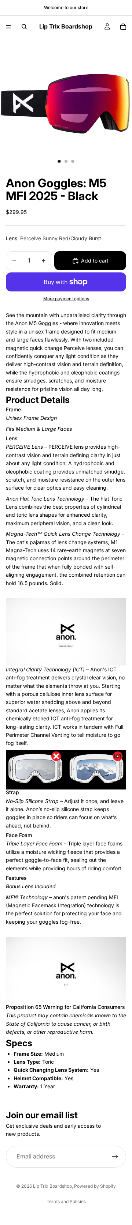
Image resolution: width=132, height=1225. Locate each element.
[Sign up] (115, 1156)
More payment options (66, 298)
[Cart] (123, 27)
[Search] (24, 27)
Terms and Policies (66, 1201)
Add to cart (95, 260)
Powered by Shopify (95, 1186)
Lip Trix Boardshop (52, 1186)
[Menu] (8, 26)
